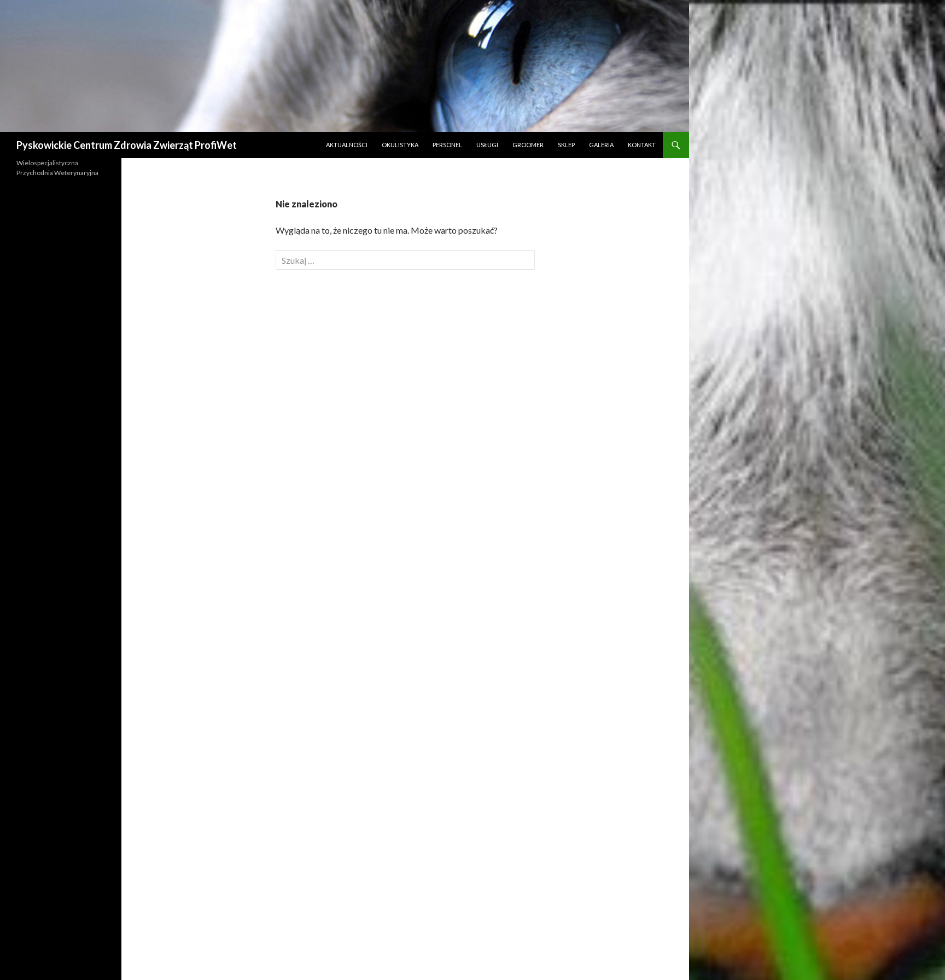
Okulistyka (400, 144)
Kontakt (642, 144)
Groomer (528, 144)
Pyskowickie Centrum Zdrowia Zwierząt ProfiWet (126, 145)
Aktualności (347, 144)
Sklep (566, 144)
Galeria (601, 144)
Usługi (487, 144)
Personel (447, 144)
